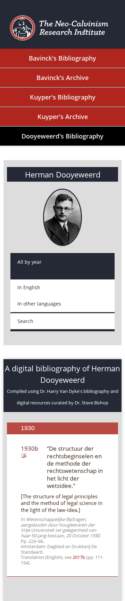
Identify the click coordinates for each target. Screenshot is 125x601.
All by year (29, 262)
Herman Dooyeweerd (62, 174)
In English (28, 287)
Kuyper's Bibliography (62, 97)
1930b (29, 448)
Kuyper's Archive (63, 116)
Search (25, 321)
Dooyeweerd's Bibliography (62, 136)
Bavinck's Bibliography (62, 58)
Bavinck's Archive (62, 77)
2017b (79, 557)
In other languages (39, 303)
